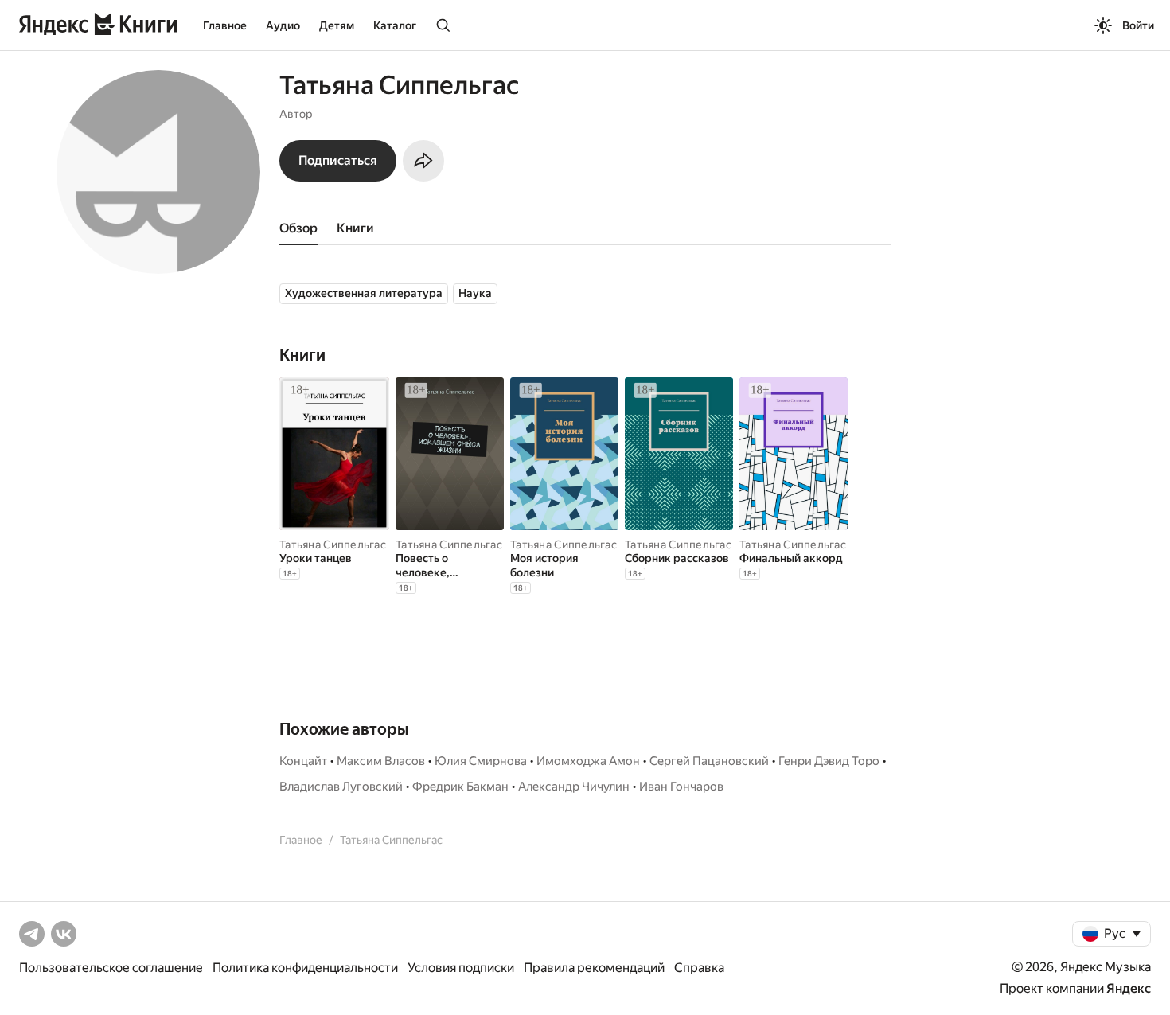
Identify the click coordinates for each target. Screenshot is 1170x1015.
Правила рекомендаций (594, 967)
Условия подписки (461, 967)
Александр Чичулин (574, 786)
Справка (699, 967)
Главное (225, 25)
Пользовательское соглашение (111, 967)
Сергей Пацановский (709, 761)
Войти (1138, 25)
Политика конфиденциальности (305, 967)
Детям (336, 25)
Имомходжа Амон (588, 761)
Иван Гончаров (681, 786)
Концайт (303, 761)
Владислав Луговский (341, 786)
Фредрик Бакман (460, 786)
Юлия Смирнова (481, 761)
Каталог (394, 25)
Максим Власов (381, 761)
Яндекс (1128, 988)
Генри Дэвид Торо (828, 761)
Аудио (283, 25)
